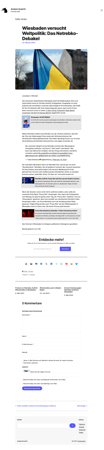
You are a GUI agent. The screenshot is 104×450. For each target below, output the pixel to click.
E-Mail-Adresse (27, 344)
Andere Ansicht (18, 9)
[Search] (72, 425)
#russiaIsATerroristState (48, 153)
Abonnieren (65, 249)
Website (24, 352)
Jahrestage (81, 406)
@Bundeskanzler (31, 156)
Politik (17, 19)
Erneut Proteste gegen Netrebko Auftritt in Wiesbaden (72, 290)
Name (24, 336)
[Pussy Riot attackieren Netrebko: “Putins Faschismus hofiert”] (51, 214)
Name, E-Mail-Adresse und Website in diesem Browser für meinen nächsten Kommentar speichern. (48, 362)
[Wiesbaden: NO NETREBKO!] (51, 122)
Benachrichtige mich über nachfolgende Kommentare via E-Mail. (44, 379)
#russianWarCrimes (65, 153)
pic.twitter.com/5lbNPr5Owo (59, 156)
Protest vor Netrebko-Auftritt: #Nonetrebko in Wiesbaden (26, 289)
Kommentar (26, 315)
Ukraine (24, 19)
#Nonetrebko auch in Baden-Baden (51, 289)
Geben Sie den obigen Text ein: (40, 372)
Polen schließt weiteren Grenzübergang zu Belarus (36, 406)
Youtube (81, 427)
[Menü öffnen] (102, 10)
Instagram (82, 430)
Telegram (82, 424)
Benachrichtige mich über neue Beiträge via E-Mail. (40, 383)
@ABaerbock (43, 156)
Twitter (81, 432)
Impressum (81, 441)
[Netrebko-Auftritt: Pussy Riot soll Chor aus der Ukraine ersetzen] (51, 182)
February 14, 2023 (60, 160)
